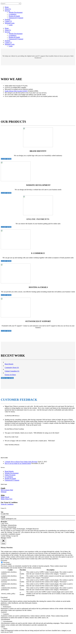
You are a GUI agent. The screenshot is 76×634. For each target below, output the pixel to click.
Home (7, 7)
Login (10, 25)
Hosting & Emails (14, 16)
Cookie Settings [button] (6, 536)
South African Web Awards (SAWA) (16, 91)
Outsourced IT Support (16, 18)
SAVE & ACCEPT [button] (7, 632)
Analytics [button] (4, 612)
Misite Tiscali (5, 497)
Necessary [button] (4, 560)
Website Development (15, 12)
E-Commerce (9, 477)
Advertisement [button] (5, 619)
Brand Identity (9, 471)
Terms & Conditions (7, 504)
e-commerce (12, 14)
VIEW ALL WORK (7, 378)
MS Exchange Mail (7, 490)
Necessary (6, 562)
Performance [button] (5, 605)
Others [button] (3, 627)
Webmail (3, 492)
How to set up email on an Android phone (18, 463)
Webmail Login (9, 23)
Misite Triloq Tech (6, 499)
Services (7, 10)
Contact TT (8, 21)
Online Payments (10, 475)
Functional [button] (4, 597)
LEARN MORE (6, 159)
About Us (8, 9)
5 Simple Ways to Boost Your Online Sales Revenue (21, 461)
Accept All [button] (14, 536)
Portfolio (7, 19)
